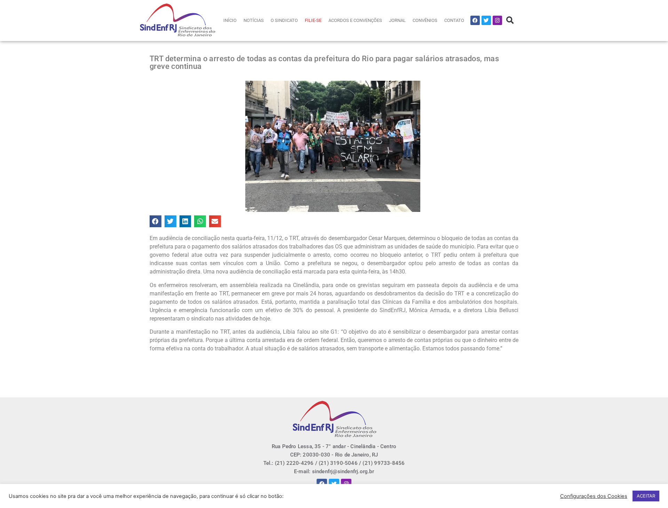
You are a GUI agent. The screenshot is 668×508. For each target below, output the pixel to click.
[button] (510, 20)
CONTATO (454, 20)
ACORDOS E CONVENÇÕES (355, 20)
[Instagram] (497, 20)
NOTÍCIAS (254, 20)
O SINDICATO (284, 20)
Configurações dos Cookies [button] (593, 496)
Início (230, 20)
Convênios (425, 20)
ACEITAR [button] (646, 496)
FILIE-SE (313, 20)
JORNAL (397, 20)
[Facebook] (475, 20)
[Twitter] (486, 20)
